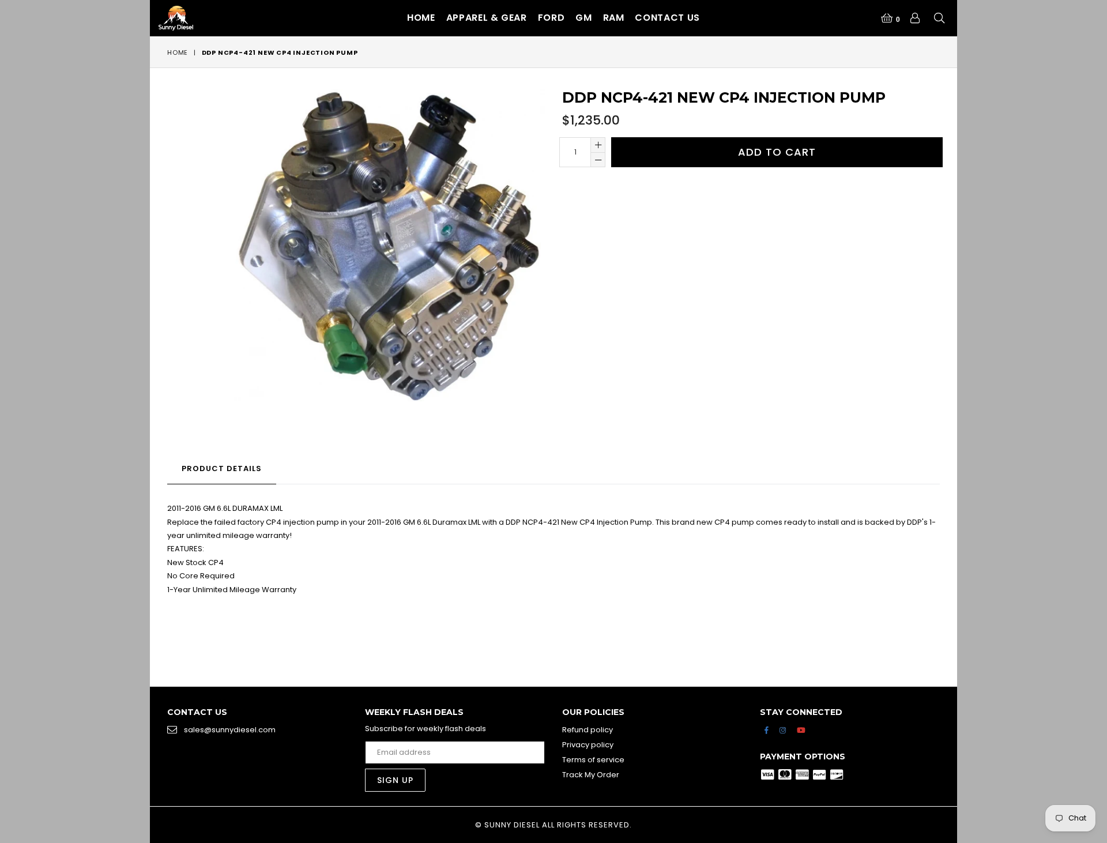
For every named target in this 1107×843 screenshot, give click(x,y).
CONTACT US (667, 17)
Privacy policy (587, 744)
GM (583, 17)
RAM (613, 17)
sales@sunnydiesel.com (230, 729)
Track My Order (590, 774)
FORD (551, 17)
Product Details (222, 468)
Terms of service (593, 759)
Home (421, 17)
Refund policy (587, 729)
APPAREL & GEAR (486, 17)
